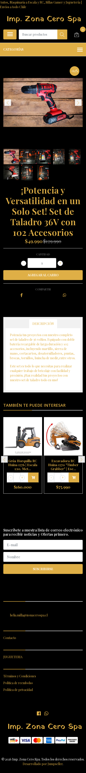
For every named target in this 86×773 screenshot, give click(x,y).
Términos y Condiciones (19, 676)
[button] (37, 498)
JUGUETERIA (12, 657)
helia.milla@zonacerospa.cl (29, 615)
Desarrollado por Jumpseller (43, 764)
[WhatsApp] (46, 713)
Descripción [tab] (43, 324)
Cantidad (43, 254)
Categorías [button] (13, 49)
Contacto (9, 638)
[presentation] (7, 102)
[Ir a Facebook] (39, 713)
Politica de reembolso (18, 683)
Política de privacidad (18, 690)
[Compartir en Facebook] (21, 295)
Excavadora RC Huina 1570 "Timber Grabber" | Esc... (63, 465)
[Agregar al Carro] (33, 477)
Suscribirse (43, 569)
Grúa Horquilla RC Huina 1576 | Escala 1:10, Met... (22, 465)
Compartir (43, 289)
